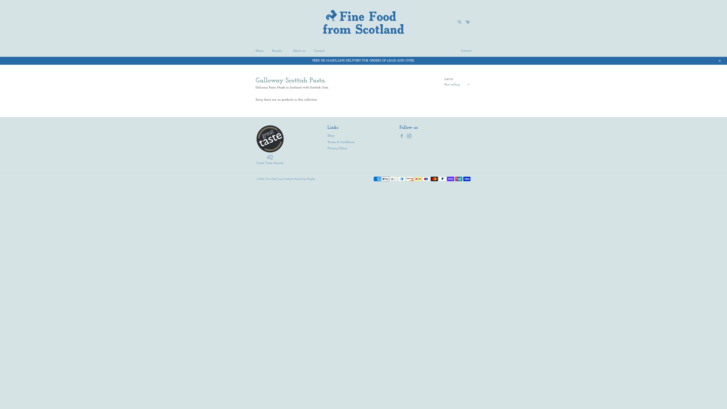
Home (260, 50)
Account (466, 50)
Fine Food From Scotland (279, 179)
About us (299, 50)
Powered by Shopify (304, 179)
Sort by (448, 79)
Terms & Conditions (341, 142)
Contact (319, 50)
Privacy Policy (337, 148)
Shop (331, 135)
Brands (277, 50)
